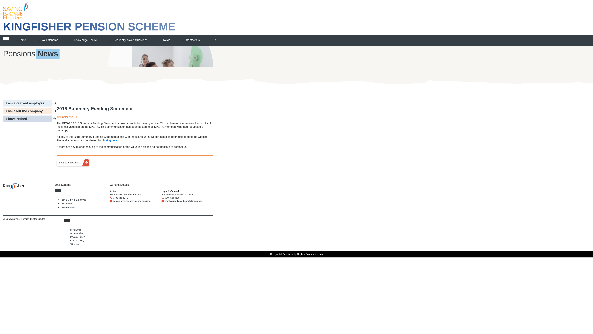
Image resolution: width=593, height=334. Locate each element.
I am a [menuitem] (25, 103)
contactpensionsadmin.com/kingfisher (132, 201)
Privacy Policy (77, 237)
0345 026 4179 (172, 197)
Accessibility (76, 233)
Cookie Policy (77, 240)
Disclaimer (75, 229)
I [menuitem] (16, 119)
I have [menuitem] (24, 111)
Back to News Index (70, 162)
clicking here (109, 140)
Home (22, 40)
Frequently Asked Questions (130, 40)
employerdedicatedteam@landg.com (183, 201)
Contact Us (193, 40)
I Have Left (66, 203)
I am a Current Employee (73, 199)
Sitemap (74, 244)
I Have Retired (68, 207)
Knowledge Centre (85, 40)
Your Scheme (50, 40)
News (166, 40)
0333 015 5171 (120, 197)
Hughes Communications (310, 254)
